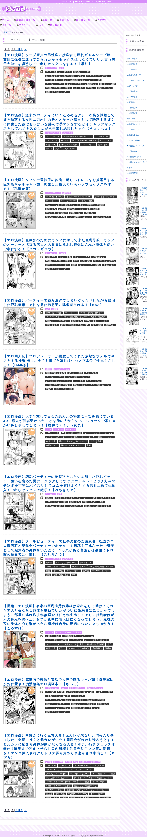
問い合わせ (56, 25)
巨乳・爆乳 (78, 88)
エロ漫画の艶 (132, 113)
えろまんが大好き (134, 140)
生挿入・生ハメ (69, 149)
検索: (128, 35)
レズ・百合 (58, 429)
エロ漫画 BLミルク (134, 157)
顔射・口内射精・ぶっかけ (57, 92)
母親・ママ (51, 257)
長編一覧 (47, 20)
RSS (40, 25)
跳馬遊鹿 (67, 193)
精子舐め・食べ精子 (54, 506)
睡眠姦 (55, 309)
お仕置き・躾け (52, 688)
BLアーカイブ (132, 86)
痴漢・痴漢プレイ (77, 688)
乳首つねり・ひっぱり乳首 (83, 704)
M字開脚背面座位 (82, 765)
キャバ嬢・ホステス (54, 197)
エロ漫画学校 (132, 108)
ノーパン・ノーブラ (54, 84)
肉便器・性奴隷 (67, 325)
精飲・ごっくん (104, 88)
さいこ (64, 688)
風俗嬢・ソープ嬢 (81, 72)
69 (63, 433)
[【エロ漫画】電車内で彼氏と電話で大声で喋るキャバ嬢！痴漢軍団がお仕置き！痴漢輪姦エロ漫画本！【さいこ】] (19, 705)
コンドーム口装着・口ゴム (74, 80)
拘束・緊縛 (102, 145)
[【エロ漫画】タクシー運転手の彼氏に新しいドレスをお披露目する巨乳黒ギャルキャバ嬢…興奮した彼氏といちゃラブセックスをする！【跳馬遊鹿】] (19, 210)
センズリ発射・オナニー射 (57, 696)
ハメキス (64, 140)
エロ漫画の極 (132, 151)
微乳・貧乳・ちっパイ (100, 385)
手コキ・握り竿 (89, 502)
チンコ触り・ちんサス (79, 774)
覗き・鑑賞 (97, 325)
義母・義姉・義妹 (53, 313)
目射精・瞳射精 (78, 708)
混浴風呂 (90, 88)
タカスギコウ (51, 253)
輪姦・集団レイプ (94, 688)
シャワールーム (86, 636)
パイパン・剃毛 (86, 201)
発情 (92, 441)
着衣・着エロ (92, 209)
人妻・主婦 (51, 765)
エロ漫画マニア (133, 130)
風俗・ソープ (51, 68)
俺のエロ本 (131, 119)
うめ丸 (48, 429)
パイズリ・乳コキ (68, 201)
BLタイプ (130, 168)
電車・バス (93, 708)
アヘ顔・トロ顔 (52, 80)
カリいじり (67, 769)
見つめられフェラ (74, 506)
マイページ (25, 25)
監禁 (74, 265)
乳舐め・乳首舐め (98, 317)
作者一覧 (64, 20)
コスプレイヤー (52, 136)
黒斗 (61, 68)
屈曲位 (49, 794)
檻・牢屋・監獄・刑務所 (104, 261)
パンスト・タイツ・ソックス (58, 381)
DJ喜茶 (49, 369)
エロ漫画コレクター (134, 124)
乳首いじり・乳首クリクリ (57, 321)
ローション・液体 (107, 84)
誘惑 (59, 494)
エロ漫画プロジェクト (135, 80)
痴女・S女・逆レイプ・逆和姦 (68, 632)
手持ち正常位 (51, 798)
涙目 (66, 265)
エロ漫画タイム (133, 135)
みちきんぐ (50, 494)
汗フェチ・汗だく (75, 209)
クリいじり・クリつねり (66, 562)
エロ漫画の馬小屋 (134, 75)
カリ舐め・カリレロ (84, 769)
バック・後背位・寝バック (91, 313)
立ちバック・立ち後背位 (56, 213)
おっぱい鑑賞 (98, 765)
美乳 (100, 441)
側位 (65, 502)
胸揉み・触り (76, 213)
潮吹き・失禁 (81, 441)
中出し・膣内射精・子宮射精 (58, 88)
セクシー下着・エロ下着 (56, 640)
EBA (47, 309)
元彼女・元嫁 (64, 765)
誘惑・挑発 (89, 213)
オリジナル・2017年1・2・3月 (80, 692)
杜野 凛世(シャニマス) (55, 373)
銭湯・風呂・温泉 (61, 575)
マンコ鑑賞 (78, 381)
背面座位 (105, 798)
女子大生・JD (52, 433)
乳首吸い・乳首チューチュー (101, 437)
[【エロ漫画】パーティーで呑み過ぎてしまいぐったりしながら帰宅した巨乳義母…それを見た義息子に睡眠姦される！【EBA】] (19, 326)
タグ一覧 (7, 25)
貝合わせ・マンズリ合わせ (72, 445)
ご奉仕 (80, 76)
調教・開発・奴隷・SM (90, 762)
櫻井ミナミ (70, 429)
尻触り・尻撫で (80, 385)
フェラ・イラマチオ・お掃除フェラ (81, 84)
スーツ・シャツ (90, 433)
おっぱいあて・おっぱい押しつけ (60, 76)
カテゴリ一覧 (83, 20)
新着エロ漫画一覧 (26, 20)
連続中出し (110, 325)
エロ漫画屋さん (133, 91)
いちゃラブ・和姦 (53, 133)
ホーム (5, 20)
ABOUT (102, 20)
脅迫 (75, 762)
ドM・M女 (58, 762)
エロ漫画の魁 (132, 70)
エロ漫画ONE (132, 173)
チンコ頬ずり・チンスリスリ (68, 498)
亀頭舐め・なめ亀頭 (54, 790)
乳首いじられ (105, 140)
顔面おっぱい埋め (101, 217)
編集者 (49, 498)
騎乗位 (106, 506)
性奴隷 (62, 253)
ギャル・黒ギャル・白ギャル (58, 72)
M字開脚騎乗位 (69, 636)
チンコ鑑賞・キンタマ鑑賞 (104, 774)
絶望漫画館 (131, 102)
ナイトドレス (94, 80)
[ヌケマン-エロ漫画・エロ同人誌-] (21, 6)
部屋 (89, 445)
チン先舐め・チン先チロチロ (58, 778)
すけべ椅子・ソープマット (98, 76)
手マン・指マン (87, 145)
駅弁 (74, 575)
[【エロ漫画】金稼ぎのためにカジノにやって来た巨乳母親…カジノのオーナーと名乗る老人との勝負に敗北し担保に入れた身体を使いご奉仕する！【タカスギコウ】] (19, 270)
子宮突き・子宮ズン (99, 790)
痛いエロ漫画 (132, 97)
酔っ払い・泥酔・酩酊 (55, 217)
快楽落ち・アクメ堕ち (68, 145)
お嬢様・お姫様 (52, 636)
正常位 (49, 149)
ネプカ (68, 762)
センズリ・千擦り (104, 692)
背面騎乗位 (97, 648)
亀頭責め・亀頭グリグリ (77, 790)
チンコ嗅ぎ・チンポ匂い (105, 197)
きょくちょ (67, 133)
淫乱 (57, 149)
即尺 (76, 261)
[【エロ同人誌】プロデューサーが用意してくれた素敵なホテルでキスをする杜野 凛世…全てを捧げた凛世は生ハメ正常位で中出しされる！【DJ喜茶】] (19, 386)
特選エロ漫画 (132, 59)
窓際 (102, 502)
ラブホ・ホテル (93, 381)
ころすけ (49, 632)
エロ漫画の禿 (132, 64)
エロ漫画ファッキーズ (135, 146)
